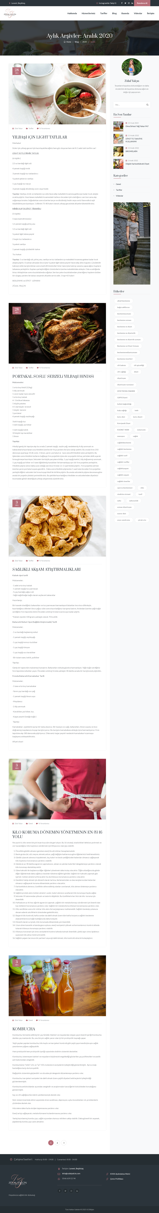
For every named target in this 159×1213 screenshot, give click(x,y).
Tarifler (103, 13)
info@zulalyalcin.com (71, 1173)
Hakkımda (72, 13)
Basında (125, 13)
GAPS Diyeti (122, 397)
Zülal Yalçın (18, 128)
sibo (142, 488)
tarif (140, 494)
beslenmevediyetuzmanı (127, 352)
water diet (121, 513)
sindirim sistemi (123, 494)
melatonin (141, 430)
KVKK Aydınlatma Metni (120, 1174)
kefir (137, 410)
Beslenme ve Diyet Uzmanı (128, 346)
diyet (136, 372)
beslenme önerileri (125, 359)
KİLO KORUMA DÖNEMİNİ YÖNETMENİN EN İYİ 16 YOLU (57, 834)
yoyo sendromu (123, 520)
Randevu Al (142, 3)
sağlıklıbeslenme (124, 443)
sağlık (135, 436)
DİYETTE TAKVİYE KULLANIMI (134, 140)
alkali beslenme (123, 301)
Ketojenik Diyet (123, 423)
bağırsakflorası (123, 307)
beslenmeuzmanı (124, 314)
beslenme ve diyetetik (126, 333)
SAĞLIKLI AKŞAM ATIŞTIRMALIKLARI (46, 569)
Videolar (138, 13)
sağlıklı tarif (122, 455)
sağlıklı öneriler (123, 481)
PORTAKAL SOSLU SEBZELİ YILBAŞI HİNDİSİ (53, 376)
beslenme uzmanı (124, 320)
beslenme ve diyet (124, 327)
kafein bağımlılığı (124, 404)
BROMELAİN (131, 151)
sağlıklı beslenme (124, 449)
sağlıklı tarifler (123, 462)
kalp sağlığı (122, 410)
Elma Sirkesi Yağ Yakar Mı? (137, 126)
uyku (119, 501)
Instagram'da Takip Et (107, 3)
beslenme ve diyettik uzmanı (129, 339)
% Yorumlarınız (44, 128)
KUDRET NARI (123, 430)
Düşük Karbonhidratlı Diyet (137, 164)
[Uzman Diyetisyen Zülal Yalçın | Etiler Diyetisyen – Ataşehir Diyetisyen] (10, 13)
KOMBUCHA (23, 1029)
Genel (30, 823)
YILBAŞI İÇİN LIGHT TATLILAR (39, 137)
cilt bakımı (121, 365)
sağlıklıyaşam (123, 468)
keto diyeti (137, 417)
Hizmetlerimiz (88, 13)
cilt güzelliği (139, 365)
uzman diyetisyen (124, 507)
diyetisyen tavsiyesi (125, 385)
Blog (114, 13)
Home (68, 42)
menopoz (121, 436)
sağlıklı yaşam (123, 475)
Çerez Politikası (116, 1179)
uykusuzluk (133, 501)
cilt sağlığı (121, 372)
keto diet (121, 417)
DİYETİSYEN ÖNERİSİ (126, 391)
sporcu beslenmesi (124, 488)
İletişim (150, 13)
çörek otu (142, 520)
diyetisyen (121, 378)
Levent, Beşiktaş (18, 3)
